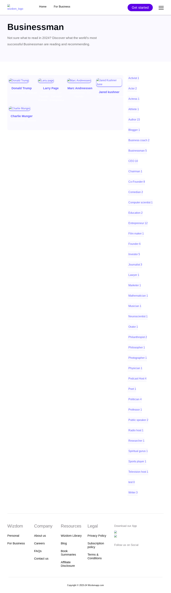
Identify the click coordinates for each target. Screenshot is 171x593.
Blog (64, 543)
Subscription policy (96, 545)
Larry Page (51, 88)
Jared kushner (109, 92)
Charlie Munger (22, 116)
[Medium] (121, 551)
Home (42, 6)
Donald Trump (22, 88)
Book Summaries (68, 552)
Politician (32, 92)
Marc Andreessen (79, 88)
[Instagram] (127, 551)
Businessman (17, 92)
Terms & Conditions (95, 556)
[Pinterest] (136, 551)
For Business (62, 6)
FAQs (38, 551)
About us (40, 535)
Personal (13, 535)
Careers (39, 543)
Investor (119, 96)
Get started (140, 7)
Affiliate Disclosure (68, 564)
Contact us (41, 558)
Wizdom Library (71, 535)
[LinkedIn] (132, 551)
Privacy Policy (97, 535)
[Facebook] (116, 551)
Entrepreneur (57, 100)
